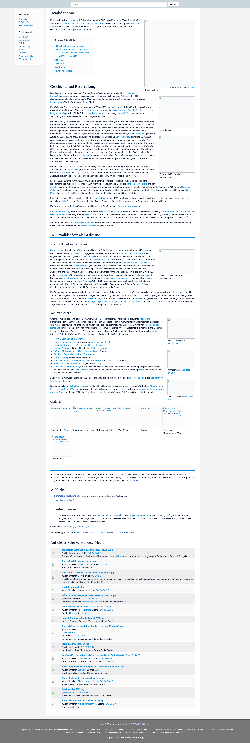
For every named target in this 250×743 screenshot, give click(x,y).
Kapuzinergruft (81, 369)
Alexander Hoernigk (87, 703)
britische (54, 214)
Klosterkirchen (87, 155)
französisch (74, 20)
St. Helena (75, 253)
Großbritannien (88, 256)
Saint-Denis (66, 201)
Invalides (88, 612)
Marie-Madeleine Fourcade (81, 222)
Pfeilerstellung (94, 298)
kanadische (185, 211)
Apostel (53, 186)
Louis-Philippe (102, 259)
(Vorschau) (131, 480)
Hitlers (141, 369)
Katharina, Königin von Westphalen (70, 344)
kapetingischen (80, 265)
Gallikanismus (61, 172)
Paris (102, 23)
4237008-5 (88, 532)
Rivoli (90, 301)
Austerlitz (123, 301)
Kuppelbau (71, 23)
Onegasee (73, 287)
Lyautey (74, 612)
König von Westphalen (101, 341)
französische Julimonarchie (132, 253)
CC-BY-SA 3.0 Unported (140, 724)
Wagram (138, 301)
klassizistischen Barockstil (124, 110)
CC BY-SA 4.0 (107, 658)
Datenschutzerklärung (132, 737)
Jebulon (81, 669)
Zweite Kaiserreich (70, 277)
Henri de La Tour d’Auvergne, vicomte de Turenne (77, 360)
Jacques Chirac (57, 391)
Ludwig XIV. (122, 113)
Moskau (160, 301)
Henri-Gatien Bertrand (64, 338)
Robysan (101, 411)
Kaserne (118, 211)
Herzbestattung (95, 344)
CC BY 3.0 (106, 564)
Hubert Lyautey (61, 357)
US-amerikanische (169, 211)
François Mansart (101, 198)
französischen (57, 102)
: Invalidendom (67, 496)
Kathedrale (126, 95)
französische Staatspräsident (150, 388)
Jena (131, 301)
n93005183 (109, 532)
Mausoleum (73, 169)
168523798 (129, 532)
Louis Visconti (84, 280)
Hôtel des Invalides (97, 113)
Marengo (113, 301)
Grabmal (122, 206)
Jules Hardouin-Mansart (97, 110)
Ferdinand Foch (61, 354)
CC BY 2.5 (96, 575)
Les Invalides (115, 556)
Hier (46, 729)
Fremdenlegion (137, 377)
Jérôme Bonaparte (118, 277)
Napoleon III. (146, 274)
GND (79, 532)
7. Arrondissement (88, 23)
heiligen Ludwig (57, 113)
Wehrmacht (104, 211)
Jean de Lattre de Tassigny (77, 385)
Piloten (62, 214)
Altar (66, 429)
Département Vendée (68, 388)
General (79, 338)
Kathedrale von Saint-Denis (137, 262)
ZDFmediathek (139, 515)
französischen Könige (137, 183)
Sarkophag (62, 274)
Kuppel (85, 102)
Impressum (112, 737)
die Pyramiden (101, 301)
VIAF (120, 532)
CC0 (96, 669)
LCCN (100, 532)
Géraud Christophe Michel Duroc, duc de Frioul (76, 351)
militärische (144, 318)
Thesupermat (84, 609)
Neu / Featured (26, 25)
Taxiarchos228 (85, 564)
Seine (111, 429)
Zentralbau (140, 133)
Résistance (90, 214)
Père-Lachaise (89, 225)
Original (165, 515)
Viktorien (139, 298)
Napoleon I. (76, 29)
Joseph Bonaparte (62, 347)
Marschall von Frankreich (82, 354)
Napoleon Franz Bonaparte (66, 366)
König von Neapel (99, 347)
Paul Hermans (85, 658)
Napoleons (132, 206)
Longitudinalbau (123, 136)
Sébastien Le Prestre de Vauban (69, 363)
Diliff (80, 575)
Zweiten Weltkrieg (61, 211)
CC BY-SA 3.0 (191, 87)
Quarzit (139, 284)
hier (35, 729)
